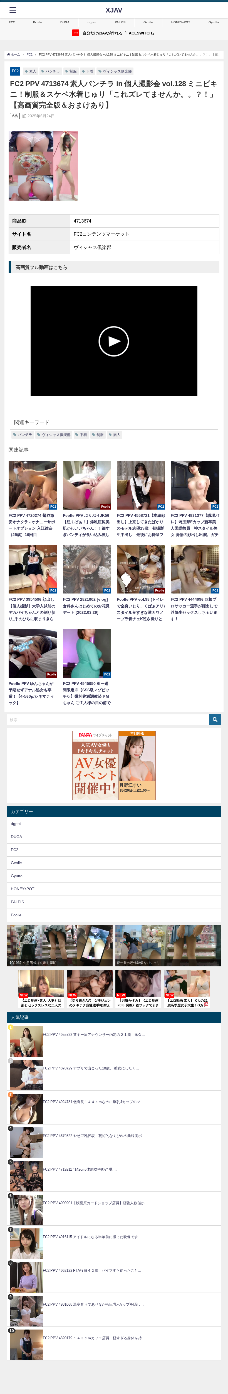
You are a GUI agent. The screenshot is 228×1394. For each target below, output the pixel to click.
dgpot (92, 22)
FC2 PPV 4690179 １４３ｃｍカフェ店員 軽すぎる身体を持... (94, 1338)
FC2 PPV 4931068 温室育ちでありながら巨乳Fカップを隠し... (93, 1304)
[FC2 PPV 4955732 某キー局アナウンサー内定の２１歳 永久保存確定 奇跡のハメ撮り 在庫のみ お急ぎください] (114, 1026)
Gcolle (148, 22)
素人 (32, 71)
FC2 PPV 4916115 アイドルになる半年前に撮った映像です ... (94, 1237)
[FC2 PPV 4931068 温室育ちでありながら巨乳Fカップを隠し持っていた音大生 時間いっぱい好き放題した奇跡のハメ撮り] (114, 1296)
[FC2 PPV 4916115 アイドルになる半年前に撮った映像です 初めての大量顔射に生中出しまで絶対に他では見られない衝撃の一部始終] (114, 1228)
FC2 (12, 22)
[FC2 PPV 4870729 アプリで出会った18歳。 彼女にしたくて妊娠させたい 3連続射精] (114, 1060)
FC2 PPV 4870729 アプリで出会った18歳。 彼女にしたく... (91, 1068)
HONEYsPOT (180, 22)
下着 (89, 71)
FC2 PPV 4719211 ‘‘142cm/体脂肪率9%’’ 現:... (80, 1169)
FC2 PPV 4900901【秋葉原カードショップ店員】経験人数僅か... (95, 1203)
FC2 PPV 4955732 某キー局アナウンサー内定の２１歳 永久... (94, 1034)
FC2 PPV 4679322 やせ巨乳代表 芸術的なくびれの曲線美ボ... (94, 1136)
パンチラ (53, 71)
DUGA (65, 22)
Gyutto (214, 22)
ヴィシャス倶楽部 (117, 71)
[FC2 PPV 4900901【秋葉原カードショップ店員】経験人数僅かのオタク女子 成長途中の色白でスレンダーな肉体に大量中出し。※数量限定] (114, 1195)
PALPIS (120, 22)
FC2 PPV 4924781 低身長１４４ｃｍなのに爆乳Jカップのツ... (93, 1102)
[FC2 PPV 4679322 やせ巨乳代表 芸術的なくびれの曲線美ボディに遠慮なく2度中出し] (114, 1127)
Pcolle (37, 22)
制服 (73, 71)
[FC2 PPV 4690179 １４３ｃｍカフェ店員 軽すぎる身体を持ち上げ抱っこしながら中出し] (114, 1330)
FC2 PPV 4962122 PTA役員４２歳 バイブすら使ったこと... (92, 1270)
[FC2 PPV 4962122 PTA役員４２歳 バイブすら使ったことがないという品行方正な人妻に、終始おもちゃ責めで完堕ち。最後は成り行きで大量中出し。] (114, 1262)
